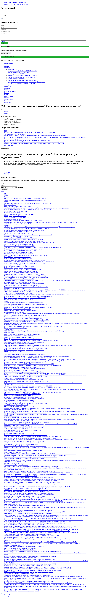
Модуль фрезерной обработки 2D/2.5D (19, 72)
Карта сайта (7, 102)
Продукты (7, 67)
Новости (6, 94)
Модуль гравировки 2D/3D (16, 74)
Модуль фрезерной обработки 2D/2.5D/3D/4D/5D (22, 71)
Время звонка (5, 187)
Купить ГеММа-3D (10, 91)
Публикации (8, 86)
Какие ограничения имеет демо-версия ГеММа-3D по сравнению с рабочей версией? (29, 132)
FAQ (9, 85)
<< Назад (7, 172)
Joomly (3, 41)
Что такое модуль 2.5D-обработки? (14, 134)
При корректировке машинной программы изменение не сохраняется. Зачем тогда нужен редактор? (34, 142)
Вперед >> (7, 173)
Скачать (6, 93)
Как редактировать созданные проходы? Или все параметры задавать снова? (27, 140)
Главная (6, 66)
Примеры (7, 88)
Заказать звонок (5, 53)
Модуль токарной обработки (16, 78)
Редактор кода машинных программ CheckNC (21, 83)
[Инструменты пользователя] (1, 109)
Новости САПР (9, 96)
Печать (6, 111)
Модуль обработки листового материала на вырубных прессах (26, 82)
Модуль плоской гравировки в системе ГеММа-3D (23, 75)
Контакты (7, 97)
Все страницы (8, 145)
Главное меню (8, 63)
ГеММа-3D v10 (12, 69)
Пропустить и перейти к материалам (15, 2)
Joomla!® (11, 597)
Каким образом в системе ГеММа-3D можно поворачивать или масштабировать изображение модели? (35, 135)
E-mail (6, 113)
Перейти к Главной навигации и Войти (16, 4)
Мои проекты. (8, 99)
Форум (6, 101)
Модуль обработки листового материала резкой (22, 80)
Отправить (4, 43)
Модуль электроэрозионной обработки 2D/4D (21, 77)
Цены (6, 89)
